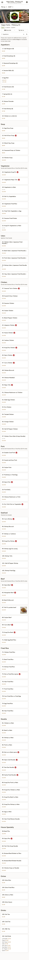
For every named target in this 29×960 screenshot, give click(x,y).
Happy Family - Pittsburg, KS (14, 1)
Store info (8, 30)
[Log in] (26, 2)
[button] (14, 50)
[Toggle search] (26, 34)
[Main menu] (2, 2)
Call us (22, 30)
